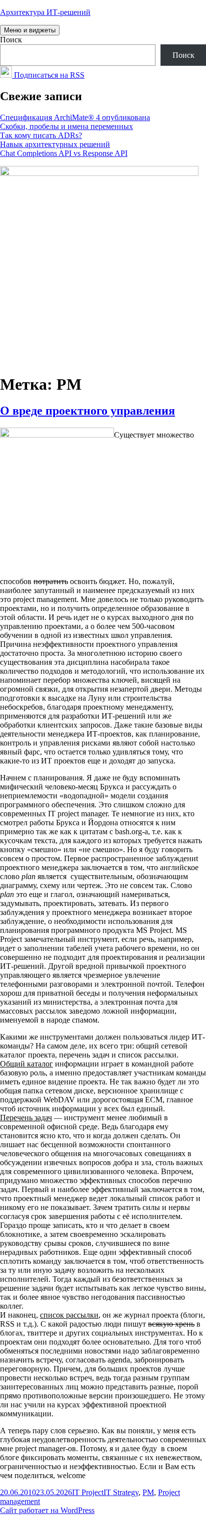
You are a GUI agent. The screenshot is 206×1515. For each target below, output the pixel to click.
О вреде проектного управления (87, 410)
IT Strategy (121, 1492)
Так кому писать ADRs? (41, 135)
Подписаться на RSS (48, 75)
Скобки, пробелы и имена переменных (66, 126)
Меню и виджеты (30, 30)
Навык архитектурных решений (55, 144)
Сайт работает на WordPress (47, 1510)
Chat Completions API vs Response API (64, 153)
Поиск (11, 39)
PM (148, 1492)
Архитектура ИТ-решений (45, 12)
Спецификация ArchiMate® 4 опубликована (75, 117)
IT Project (88, 1492)
